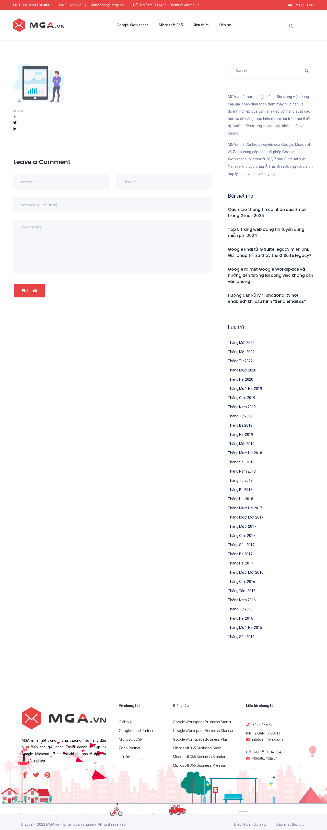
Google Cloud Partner (136, 731)
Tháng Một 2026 (241, 343)
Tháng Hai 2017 (240, 563)
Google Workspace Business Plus (200, 739)
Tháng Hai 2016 (240, 618)
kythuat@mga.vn (185, 5)
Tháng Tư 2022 (240, 361)
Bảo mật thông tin (291, 824)
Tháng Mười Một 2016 (245, 572)
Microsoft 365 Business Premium (200, 765)
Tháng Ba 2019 (240, 425)
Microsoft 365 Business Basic (197, 748)
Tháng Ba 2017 (240, 554)
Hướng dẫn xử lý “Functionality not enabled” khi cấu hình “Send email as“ (267, 298)
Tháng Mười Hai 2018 (245, 453)
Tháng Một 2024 (241, 352)
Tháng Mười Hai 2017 (245, 508)
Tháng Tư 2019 (240, 416)
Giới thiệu (126, 722)
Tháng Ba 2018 (240, 490)
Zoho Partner (129, 748)
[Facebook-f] (25, 775)
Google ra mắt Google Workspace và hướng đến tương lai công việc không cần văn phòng (270, 275)
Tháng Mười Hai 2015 (245, 627)
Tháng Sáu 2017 (241, 545)
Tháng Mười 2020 (242, 370)
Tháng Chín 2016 (241, 582)
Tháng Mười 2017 (242, 526)
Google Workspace (133, 25)
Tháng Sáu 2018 (241, 462)
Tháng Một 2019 (241, 444)
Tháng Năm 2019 (242, 407)
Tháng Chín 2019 (241, 398)
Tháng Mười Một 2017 (245, 517)
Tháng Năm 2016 (242, 600)
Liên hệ (225, 25)
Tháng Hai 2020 (240, 379)
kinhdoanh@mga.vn (107, 5)
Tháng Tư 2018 (240, 480)
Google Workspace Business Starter (202, 722)
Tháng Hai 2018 (240, 499)
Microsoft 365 (171, 25)
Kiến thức (201, 25)
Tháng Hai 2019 (240, 434)
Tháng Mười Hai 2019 (245, 389)
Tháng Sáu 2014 (241, 637)
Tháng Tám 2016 (241, 591)
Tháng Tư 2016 (240, 609)
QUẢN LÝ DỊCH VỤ (299, 5)
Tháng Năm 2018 (242, 471)
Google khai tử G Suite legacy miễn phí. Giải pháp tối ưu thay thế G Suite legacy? (269, 252)
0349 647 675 (261, 725)
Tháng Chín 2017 (241, 536)
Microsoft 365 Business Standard (200, 757)
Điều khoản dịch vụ (250, 824)
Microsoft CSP (131, 739)
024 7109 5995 (69, 5)
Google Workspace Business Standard (204, 731)
